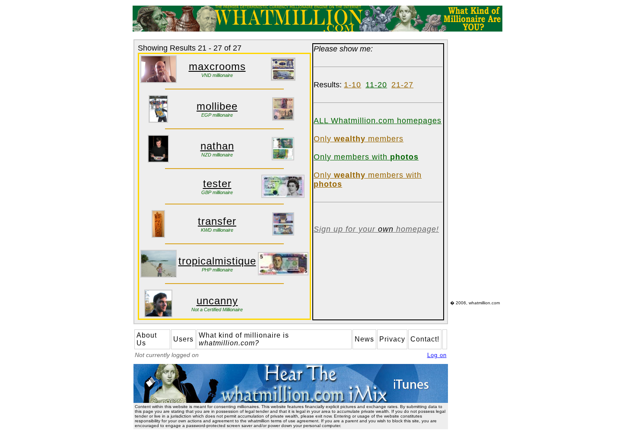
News (364, 339)
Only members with (366, 157)
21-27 (402, 84)
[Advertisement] (476, 169)
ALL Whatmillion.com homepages (377, 120)
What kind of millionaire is (244, 339)
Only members (358, 138)
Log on (437, 355)
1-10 (352, 84)
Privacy (392, 339)
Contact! (424, 339)
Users (183, 339)
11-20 (376, 84)
